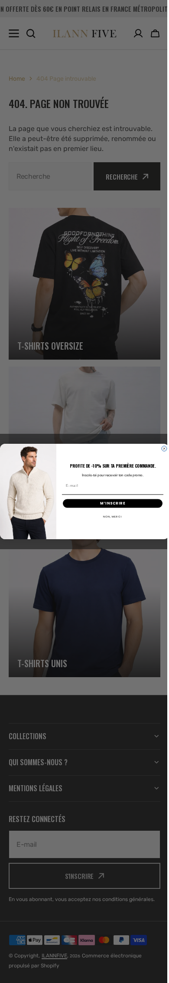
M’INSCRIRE (109, 503)
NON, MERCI (109, 516)
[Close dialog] (161, 448)
